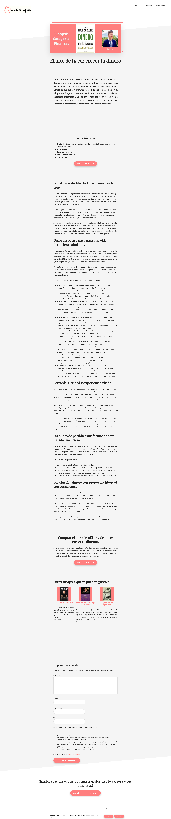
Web (54, 718)
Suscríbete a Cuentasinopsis (85, 793)
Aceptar (109, 816)
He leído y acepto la (68, 754)
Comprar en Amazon (85, 164)
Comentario (57, 675)
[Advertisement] (85, 120)
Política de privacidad (74, 754)
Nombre (56, 698)
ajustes (88, 817)
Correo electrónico (59, 708)
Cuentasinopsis (17, 9)
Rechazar (119, 816)
